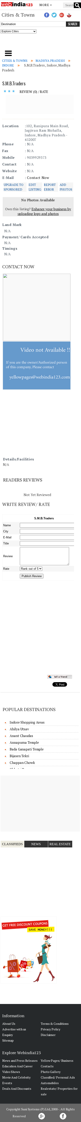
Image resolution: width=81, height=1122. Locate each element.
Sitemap (8, 1040)
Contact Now (38, 177)
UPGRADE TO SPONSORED (13, 187)
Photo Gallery (51, 1072)
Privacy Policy (50, 1029)
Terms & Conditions (55, 1023)
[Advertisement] (40, 43)
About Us (8, 1023)
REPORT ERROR (50, 187)
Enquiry (7, 1035)
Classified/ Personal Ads (58, 1077)
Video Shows (11, 1072)
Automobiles (50, 1083)
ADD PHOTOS (66, 187)
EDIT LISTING (35, 187)
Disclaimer (48, 1035)
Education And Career (17, 1066)
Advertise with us (14, 1029)
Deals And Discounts (16, 1088)
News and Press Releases (20, 1060)
